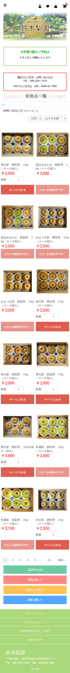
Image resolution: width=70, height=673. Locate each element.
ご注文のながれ (35, 569)
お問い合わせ (35, 639)
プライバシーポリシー (35, 622)
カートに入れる (17, 189)
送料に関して (35, 579)
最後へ (61, 560)
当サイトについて (35, 613)
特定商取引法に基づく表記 (35, 631)
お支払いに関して (35, 589)
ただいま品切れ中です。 (52, 189)
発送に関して (35, 599)
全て (4, 104)
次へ (49, 560)
